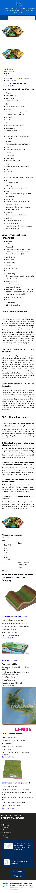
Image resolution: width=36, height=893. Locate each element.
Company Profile (7, 830)
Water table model (9, 660)
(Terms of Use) (28, 885)
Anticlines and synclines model (14, 616)
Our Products (7, 832)
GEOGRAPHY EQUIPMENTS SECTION (17, 78)
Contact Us (6, 835)
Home (8, 74)
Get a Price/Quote (8, 86)
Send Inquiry (8, 69)
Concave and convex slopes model (16, 783)
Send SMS (19, 876)
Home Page (6, 827)
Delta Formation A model (12, 734)
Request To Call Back (8, 71)
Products (9, 76)
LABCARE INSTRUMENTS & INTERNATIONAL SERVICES (19, 10)
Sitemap (5, 837)
